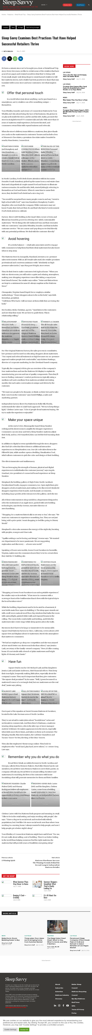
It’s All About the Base (50, 896)
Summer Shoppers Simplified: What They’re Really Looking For (50, 885)
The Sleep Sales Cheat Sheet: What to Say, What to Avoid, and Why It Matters (57, 941)
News (65, 97)
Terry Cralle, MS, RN (53, 947)
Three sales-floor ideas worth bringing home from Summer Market (74, 75)
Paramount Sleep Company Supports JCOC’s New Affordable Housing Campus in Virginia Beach (76, 111)
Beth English (8, 51)
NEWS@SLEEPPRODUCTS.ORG (15, 1007)
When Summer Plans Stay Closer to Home (20, 882)
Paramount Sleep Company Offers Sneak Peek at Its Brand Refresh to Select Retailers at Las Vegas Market (75, 88)
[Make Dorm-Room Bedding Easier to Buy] (12, 926)
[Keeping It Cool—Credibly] (6, 897)
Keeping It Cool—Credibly (19, 896)
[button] (88, 4)
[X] (9, 58)
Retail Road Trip (20, 15)
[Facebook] (4, 58)
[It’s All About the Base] (37, 897)
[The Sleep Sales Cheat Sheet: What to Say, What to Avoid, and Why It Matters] (57, 926)
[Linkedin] (20, 58)
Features (10, 15)
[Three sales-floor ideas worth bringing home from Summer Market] (34, 926)
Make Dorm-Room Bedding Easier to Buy (11, 939)
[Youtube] (67, 1005)
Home (4, 15)
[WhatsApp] (15, 58)
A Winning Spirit (8, 860)
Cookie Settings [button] (10, 1029)
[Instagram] (59, 1005)
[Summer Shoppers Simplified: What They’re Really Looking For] (37, 884)
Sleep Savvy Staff (69, 79)
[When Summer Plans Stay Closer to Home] (6, 884)
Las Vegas (66, 72)
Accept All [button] (24, 1029)
